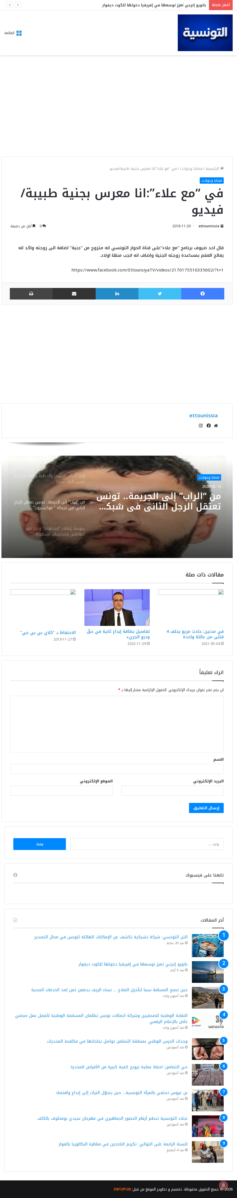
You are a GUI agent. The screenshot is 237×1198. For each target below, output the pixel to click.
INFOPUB (122, 1189)
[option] (117, 500)
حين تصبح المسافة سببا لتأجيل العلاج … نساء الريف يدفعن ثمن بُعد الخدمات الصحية (109, 990)
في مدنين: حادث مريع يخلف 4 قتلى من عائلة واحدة (195, 634)
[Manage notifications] (223, 1185)
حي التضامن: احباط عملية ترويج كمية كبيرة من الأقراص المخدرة (129, 1067)
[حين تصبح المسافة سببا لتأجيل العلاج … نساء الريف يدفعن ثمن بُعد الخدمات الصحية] (208, 998)
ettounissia (209, 226)
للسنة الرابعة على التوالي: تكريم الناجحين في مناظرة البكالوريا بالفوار (123, 1144)
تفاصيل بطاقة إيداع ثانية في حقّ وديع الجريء (118, 634)
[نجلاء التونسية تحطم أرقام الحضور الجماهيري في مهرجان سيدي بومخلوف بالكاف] (208, 1126)
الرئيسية (213, 168)
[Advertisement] (117, 107)
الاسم (218, 759)
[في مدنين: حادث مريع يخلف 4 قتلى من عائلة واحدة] (191, 607)
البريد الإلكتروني (208, 781)
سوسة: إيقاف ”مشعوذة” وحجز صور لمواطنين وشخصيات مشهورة (159, 503)
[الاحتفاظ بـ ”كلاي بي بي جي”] (43, 608)
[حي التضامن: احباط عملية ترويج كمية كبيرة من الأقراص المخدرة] (208, 1075)
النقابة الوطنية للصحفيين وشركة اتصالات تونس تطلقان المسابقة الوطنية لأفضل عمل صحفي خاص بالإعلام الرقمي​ (101, 1019)
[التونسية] (205, 32)
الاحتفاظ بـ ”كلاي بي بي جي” (48, 633)
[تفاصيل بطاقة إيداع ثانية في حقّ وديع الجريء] (117, 607)
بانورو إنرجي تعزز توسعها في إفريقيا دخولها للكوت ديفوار (133, 964)
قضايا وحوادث (191, 168)
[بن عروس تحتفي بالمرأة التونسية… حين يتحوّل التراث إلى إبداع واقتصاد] (208, 1100)
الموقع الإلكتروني (96, 781)
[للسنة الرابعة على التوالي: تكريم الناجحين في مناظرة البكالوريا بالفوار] (208, 1152)
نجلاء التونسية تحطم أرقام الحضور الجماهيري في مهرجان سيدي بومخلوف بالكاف (112, 1118)
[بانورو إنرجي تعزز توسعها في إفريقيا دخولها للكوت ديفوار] (208, 972)
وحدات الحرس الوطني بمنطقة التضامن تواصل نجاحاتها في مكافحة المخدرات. (117, 1041)
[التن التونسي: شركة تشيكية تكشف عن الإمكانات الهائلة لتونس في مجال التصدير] (208, 945)
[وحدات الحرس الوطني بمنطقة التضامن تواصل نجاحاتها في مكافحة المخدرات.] (208, 1049)
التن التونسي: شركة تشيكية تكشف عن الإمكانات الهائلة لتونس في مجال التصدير (111, 937)
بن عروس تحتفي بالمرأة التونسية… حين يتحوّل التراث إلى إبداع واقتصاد (122, 1093)
